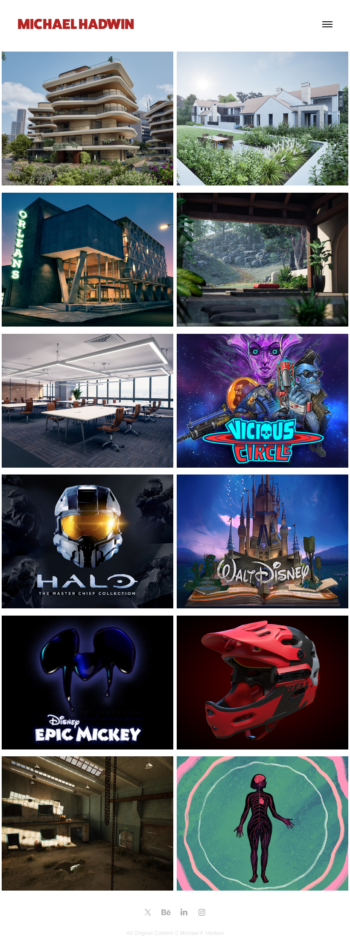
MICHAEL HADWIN (76, 23)
